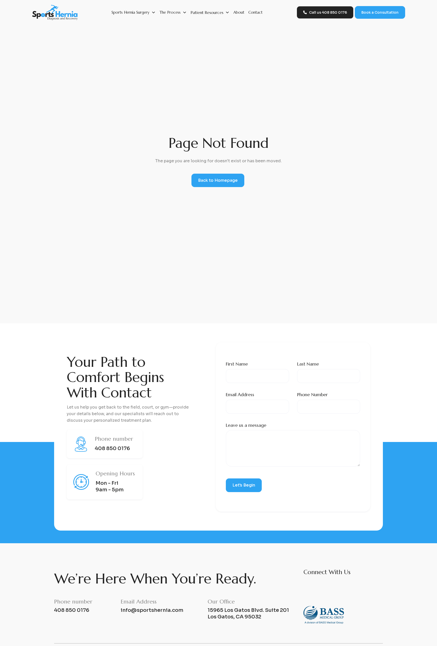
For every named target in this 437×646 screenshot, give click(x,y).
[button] (134, 12)
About (238, 12)
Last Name (308, 364)
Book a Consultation (380, 12)
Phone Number (312, 394)
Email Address (240, 394)
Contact (255, 12)
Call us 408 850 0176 (325, 12)
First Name (237, 364)
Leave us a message (246, 425)
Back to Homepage (218, 180)
